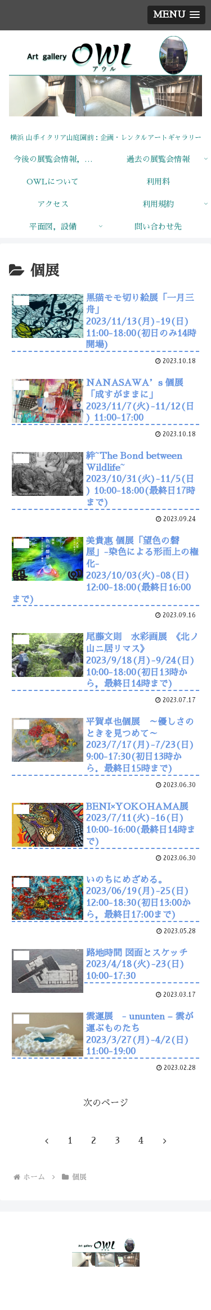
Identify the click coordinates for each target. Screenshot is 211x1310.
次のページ (105, 1103)
